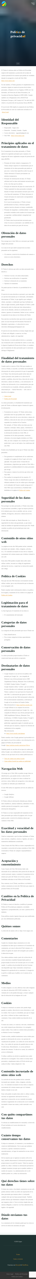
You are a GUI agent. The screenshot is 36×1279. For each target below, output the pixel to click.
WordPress (25, 1265)
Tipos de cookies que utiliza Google (14, 758)
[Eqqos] (4, 4)
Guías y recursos (18, 1259)
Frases (18, 1254)
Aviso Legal (5, 112)
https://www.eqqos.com (8, 80)
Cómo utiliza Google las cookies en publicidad (17, 761)
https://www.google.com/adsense (15, 733)
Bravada (17, 1265)
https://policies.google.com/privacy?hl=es (18, 745)
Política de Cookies (24, 490)
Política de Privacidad (10, 399)
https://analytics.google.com (24, 705)
